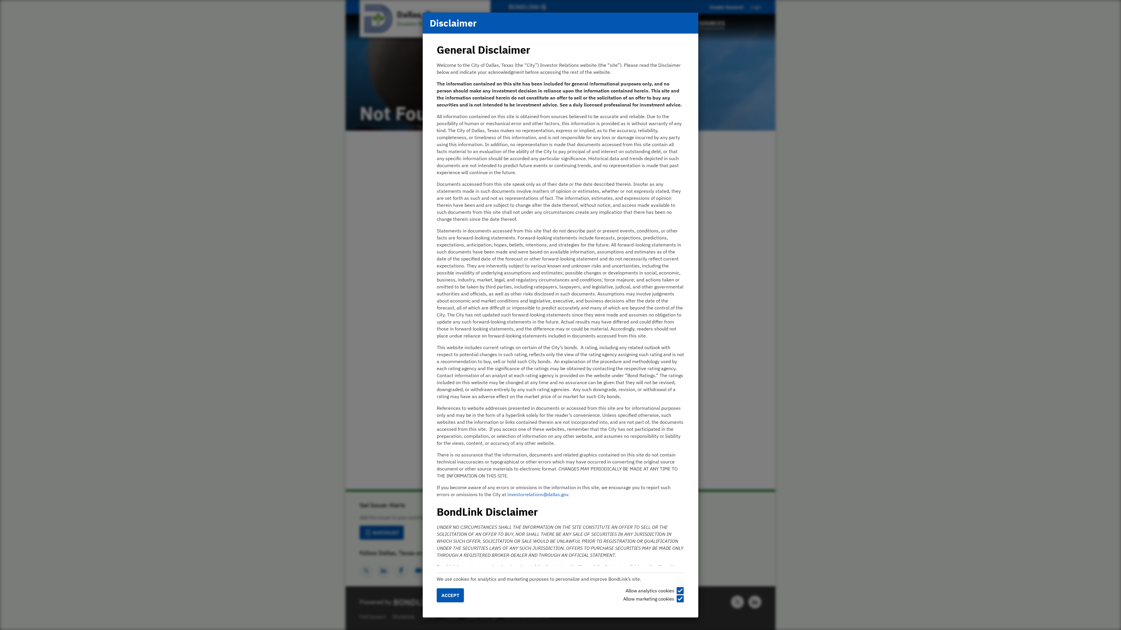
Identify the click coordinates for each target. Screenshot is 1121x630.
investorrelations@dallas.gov (537, 494)
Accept (450, 595)
